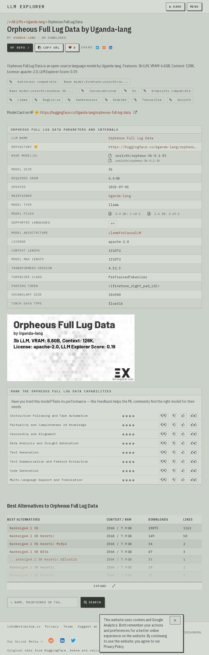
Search (95, 602)
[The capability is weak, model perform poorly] (163, 415)
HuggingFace (55, 650)
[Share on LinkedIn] (111, 47)
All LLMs (17, 22)
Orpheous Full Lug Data (131, 138)
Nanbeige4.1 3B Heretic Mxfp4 (38, 544)
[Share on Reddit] (104, 47)
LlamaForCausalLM (125, 233)
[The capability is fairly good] (183, 415)
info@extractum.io (24, 626)
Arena (75, 650)
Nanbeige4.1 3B (24, 528)
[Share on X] (97, 47)
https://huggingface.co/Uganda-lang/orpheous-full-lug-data (85, 112)
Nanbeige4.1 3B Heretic (32, 536)
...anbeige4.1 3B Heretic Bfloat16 (43, 559)
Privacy (52, 626)
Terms (68, 626)
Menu (194, 6)
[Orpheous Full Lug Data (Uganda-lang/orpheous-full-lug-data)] (71, 347)
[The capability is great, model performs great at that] (194, 415)
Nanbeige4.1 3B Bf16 (29, 552)
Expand (102, 586)
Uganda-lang (35, 22)
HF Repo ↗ (19, 47)
